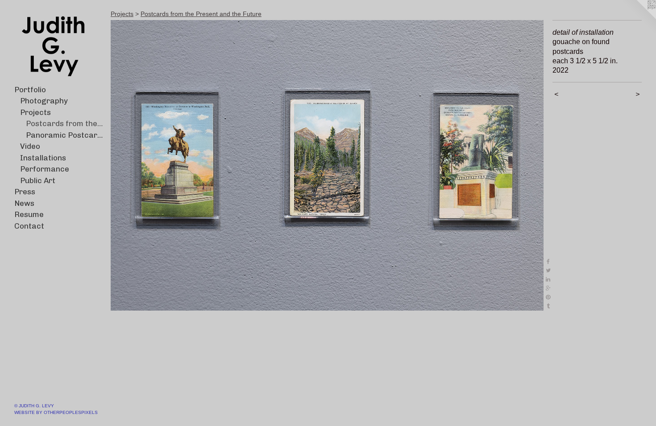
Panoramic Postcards (65, 135)
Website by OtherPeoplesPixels (56, 412)
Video (30, 146)
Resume (29, 214)
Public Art (37, 180)
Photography (44, 100)
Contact (29, 225)
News (24, 203)
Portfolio (30, 89)
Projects (35, 112)
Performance (44, 168)
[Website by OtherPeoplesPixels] (638, 18)
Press (24, 191)
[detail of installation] (327, 165)
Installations (43, 157)
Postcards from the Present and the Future (65, 123)
